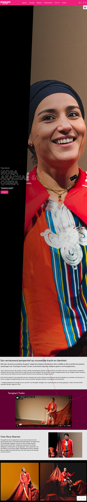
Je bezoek (31, 2)
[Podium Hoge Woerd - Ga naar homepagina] (5, 3)
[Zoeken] (85, 2)
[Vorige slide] (72, 178)
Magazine (39, 2)
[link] (81, 2)
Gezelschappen (48, 2)
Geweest (4, 192)
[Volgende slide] (75, 176)
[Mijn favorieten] (83, 2)
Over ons (57, 2)
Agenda (24, 2)
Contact (64, 2)
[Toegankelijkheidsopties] (85, 7)
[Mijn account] (79, 2)
